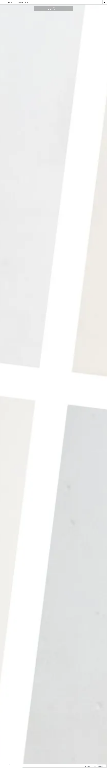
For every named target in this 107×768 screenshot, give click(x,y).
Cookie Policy (25, 765)
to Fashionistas (8, 2)
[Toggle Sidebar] (104, 2)
